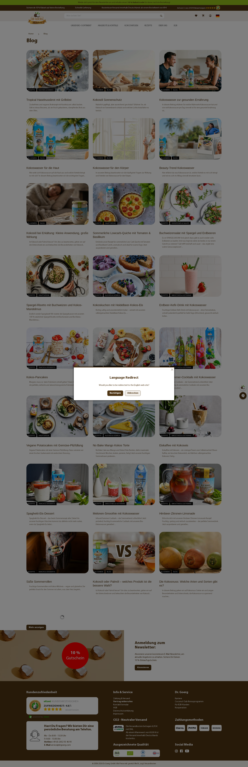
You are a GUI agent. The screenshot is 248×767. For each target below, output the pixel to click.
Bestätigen (115, 393)
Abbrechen (172, 369)
